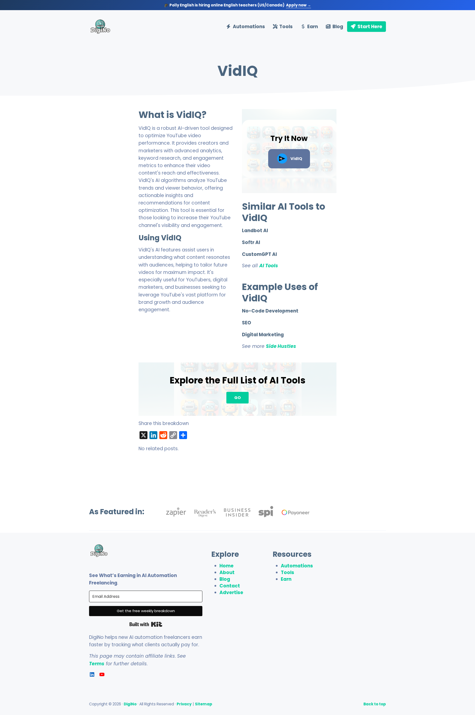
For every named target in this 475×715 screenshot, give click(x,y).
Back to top (374, 704)
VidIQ (296, 158)
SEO (246, 323)
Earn (286, 579)
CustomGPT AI (259, 254)
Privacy (184, 704)
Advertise (231, 592)
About (227, 572)
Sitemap (203, 704)
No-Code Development (270, 311)
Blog (224, 579)
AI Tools (268, 265)
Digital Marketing (263, 335)
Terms (96, 663)
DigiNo (130, 704)
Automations (297, 565)
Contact (229, 585)
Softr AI (251, 243)
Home (226, 565)
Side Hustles (281, 346)
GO (237, 398)
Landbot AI (255, 231)
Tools (287, 572)
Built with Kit (145, 624)
